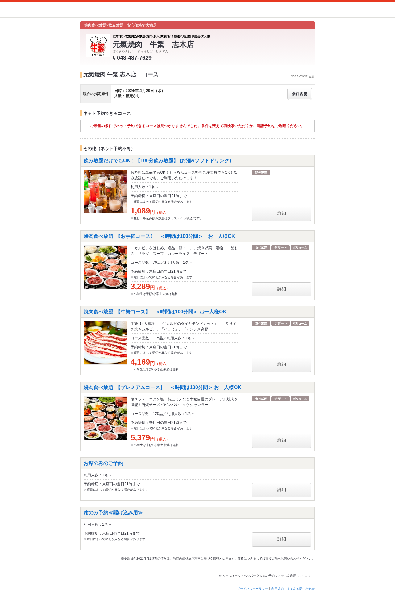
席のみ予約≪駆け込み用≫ (113, 512)
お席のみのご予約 (103, 463)
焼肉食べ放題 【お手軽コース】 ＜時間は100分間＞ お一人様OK (159, 236)
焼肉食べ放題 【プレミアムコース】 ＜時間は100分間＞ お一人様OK (162, 387)
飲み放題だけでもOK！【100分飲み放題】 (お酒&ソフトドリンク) (160, 160)
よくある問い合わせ (301, 588)
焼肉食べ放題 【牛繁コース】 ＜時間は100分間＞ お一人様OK (155, 311)
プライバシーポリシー (252, 588)
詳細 (281, 213)
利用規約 (277, 588)
